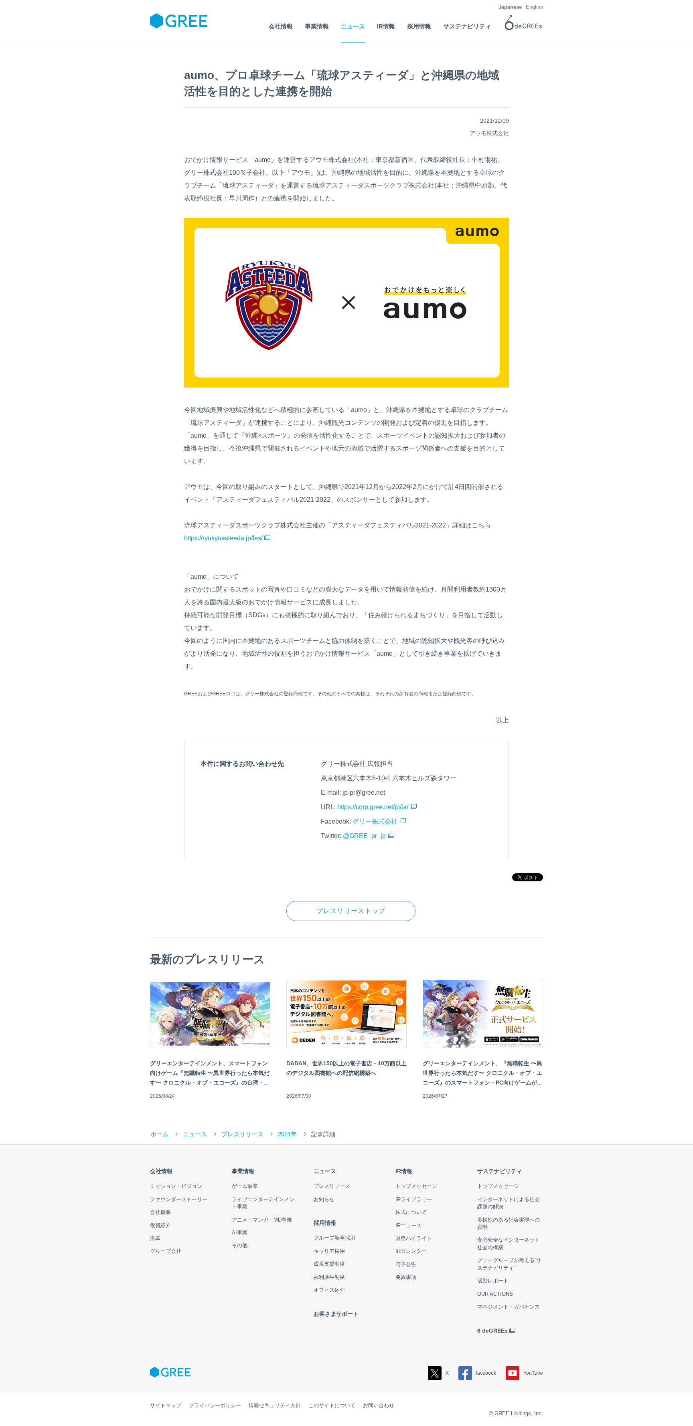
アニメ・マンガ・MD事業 (262, 1220)
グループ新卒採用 (334, 1238)
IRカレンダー (411, 1251)
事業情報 (243, 1171)
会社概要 (160, 1212)
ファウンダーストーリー (178, 1199)
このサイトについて (331, 1405)
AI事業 (239, 1233)
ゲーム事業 (245, 1186)
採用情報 (325, 1223)
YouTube (533, 1373)
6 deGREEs (492, 1330)
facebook (486, 1373)
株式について (411, 1212)
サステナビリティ (499, 1171)
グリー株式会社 (375, 821)
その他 (239, 1245)
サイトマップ (165, 1405)
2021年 (287, 1134)
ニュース (195, 1134)
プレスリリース (242, 1134)
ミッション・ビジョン (176, 1186)
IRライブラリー (413, 1199)
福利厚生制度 (329, 1277)
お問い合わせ (378, 1405)
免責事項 (405, 1277)
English (534, 7)
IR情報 (403, 1171)
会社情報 (161, 1171)
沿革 (155, 1238)
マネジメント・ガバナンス (508, 1307)
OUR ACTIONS (495, 1294)
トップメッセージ (416, 1186)
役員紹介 (160, 1225)
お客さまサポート (336, 1314)
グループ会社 (165, 1251)
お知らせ (324, 1199)
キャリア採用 (329, 1251)
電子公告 (405, 1264)
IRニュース (408, 1225)
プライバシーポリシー (215, 1405)
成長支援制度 (329, 1264)
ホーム (159, 1134)
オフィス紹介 (329, 1290)
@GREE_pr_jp (364, 835)
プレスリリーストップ (351, 910)
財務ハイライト (413, 1238)
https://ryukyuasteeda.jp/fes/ (223, 538)
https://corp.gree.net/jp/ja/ (372, 807)
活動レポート (493, 1281)
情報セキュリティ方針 (275, 1405)
